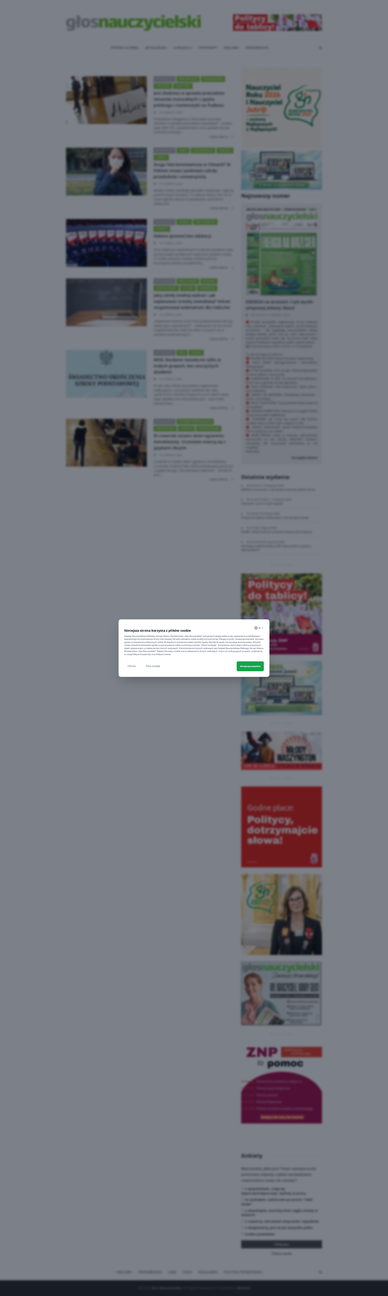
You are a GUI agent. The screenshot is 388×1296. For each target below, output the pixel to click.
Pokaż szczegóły (153, 666)
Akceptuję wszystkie (250, 666)
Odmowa (132, 666)
